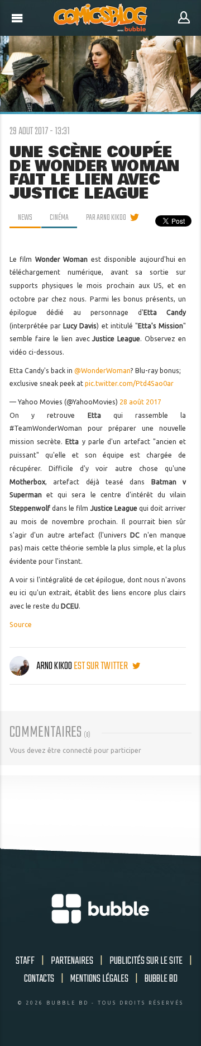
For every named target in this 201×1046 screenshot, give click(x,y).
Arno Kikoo (54, 666)
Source (20, 624)
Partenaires (72, 961)
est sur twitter (102, 666)
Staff (25, 961)
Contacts (39, 978)
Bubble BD (161, 978)
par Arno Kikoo (106, 217)
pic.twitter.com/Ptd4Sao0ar (129, 383)
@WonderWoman (102, 370)
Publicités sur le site (146, 961)
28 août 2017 (140, 402)
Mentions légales (99, 978)
